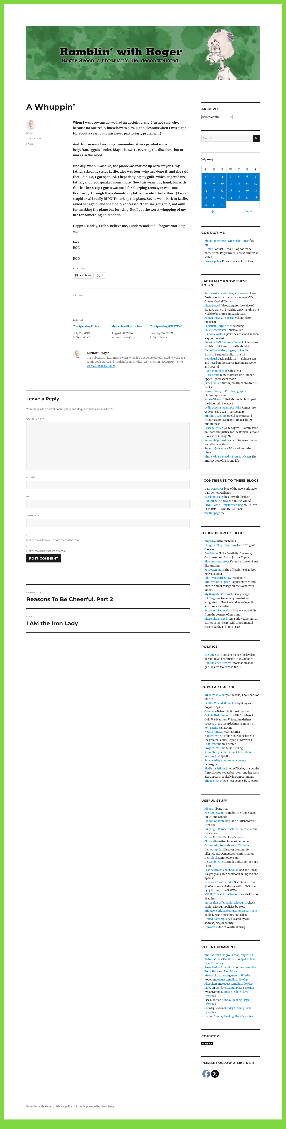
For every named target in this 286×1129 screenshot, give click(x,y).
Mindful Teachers (215, 415)
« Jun (213, 211)
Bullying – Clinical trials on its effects (227, 829)
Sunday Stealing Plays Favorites (235, 987)
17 (222, 190)
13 (247, 183)
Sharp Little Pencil (215, 618)
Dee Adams (211, 553)
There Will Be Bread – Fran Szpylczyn (227, 456)
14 (255, 183)
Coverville (210, 711)
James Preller (212, 383)
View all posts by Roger (101, 366)
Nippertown (211, 736)
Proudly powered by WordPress (95, 1106)
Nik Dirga (210, 598)
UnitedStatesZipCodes (218, 919)
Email (30, 496)
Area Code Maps (214, 813)
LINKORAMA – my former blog (223, 505)
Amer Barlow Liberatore (219, 967)
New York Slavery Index (219, 882)
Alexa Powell (212, 305)
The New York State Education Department (230, 910)
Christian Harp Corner (218, 326)
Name (30, 477)
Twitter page (212, 513)
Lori (207, 1016)
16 (213, 190)
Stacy (207, 987)
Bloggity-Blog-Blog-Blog (220, 545)
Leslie (30, 143)
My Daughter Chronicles (219, 594)
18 (230, 190)
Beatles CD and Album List (220, 703)
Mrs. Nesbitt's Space (217, 582)
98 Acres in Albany (216, 695)
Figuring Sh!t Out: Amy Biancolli (224, 342)
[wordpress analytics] (230, 1043)
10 (222, 183)
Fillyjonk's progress (216, 561)
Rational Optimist (215, 440)
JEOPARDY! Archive (216, 501)
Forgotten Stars (214, 569)
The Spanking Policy (86, 326)
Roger (30, 132)
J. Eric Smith (212, 375)
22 (205, 197)
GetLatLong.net (214, 862)
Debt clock (211, 857)
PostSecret (211, 744)
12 (239, 183)
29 (205, 204)
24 (222, 197)
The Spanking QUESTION (166, 326)
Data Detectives (214, 488)
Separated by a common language (225, 760)
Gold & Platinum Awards (219, 715)
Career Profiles (213, 837)
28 (255, 197)
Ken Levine (211, 727)
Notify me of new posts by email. (46, 550)
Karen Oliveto (212, 399)
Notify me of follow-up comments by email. (53, 539)
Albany (208, 808)
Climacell (210, 841)
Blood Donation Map (217, 821)
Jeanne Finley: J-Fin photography (225, 391)
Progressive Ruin (214, 748)
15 (205, 190)
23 (213, 197)
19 (238, 190)
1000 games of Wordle (236, 975)
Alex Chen (210, 983)
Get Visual (210, 358)
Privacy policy (212, 261)
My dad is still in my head (127, 326)
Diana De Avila (213, 334)
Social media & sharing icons (121, 1126)
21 (255, 190)
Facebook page (213, 497)
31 (222, 204)
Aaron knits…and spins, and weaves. (226, 293)
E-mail (208, 249)
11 (230, 183)
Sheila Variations (214, 768)
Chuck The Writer (215, 330)
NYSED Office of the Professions (224, 894)
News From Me (213, 731)
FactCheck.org (213, 655)
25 (230, 197)
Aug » (248, 211)
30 (214, 204)
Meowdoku (211, 975)
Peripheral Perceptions (218, 610)
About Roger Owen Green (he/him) (226, 241)
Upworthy (210, 927)
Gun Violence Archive (217, 663)
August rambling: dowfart (232, 979)
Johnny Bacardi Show (217, 578)
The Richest (211, 780)
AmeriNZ (210, 541)
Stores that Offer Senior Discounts (225, 902)
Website (32, 515)
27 (247, 197)
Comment (35, 418)
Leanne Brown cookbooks (220, 870)
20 (247, 190)
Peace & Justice (213, 428)
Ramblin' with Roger (39, 1106)
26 (238, 197)
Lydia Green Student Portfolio (222, 407)
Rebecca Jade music (216, 448)
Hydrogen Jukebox (216, 371)
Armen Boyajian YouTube (220, 318)
